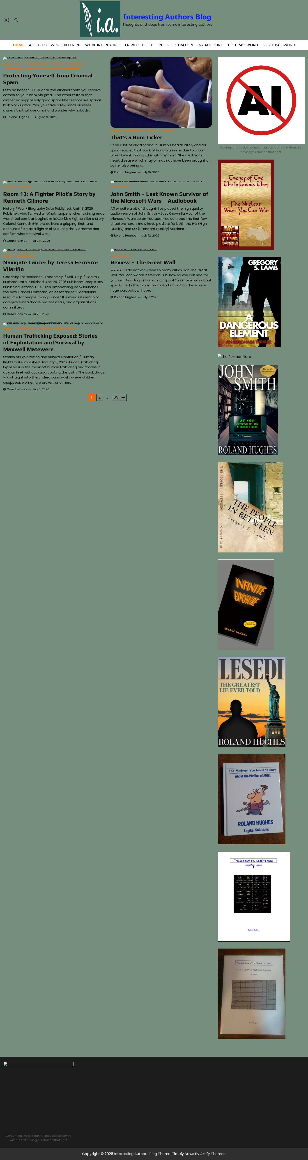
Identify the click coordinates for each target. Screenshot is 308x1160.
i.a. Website (135, 45)
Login (156, 45)
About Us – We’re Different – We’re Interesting (74, 45)
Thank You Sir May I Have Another (53, 69)
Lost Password (243, 45)
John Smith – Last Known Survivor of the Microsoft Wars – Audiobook (159, 197)
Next (123, 397)
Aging (115, 130)
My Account (210, 45)
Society (167, 130)
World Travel (64, 329)
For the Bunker (35, 63)
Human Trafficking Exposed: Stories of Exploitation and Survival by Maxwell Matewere (50, 342)
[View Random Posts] (6, 20)
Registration (180, 45)
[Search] (16, 20)
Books (26, 187)
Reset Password (279, 45)
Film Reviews (120, 255)
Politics (57, 63)
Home (18, 45)
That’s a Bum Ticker (136, 137)
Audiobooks (120, 187)
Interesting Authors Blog (167, 16)
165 (115, 397)
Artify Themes (212, 1153)
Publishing (75, 63)
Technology (12, 69)
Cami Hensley (17, 241)
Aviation (10, 187)
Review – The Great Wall (142, 262)
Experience (11, 63)
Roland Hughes (18, 117)
